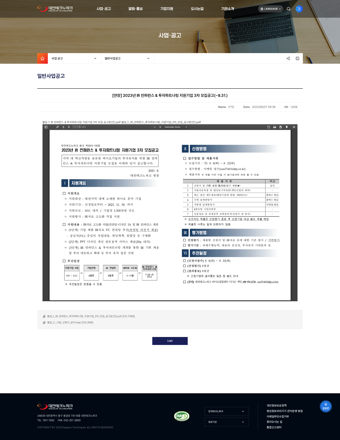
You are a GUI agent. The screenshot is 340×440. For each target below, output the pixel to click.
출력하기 (297, 58)
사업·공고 (55, 58)
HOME (42, 58)
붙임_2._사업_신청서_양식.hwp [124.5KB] (70, 322)
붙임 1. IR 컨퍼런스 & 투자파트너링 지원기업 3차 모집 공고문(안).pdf (81, 122)
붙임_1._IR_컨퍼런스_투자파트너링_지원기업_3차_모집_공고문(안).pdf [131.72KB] (91, 316)
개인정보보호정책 (277, 405)
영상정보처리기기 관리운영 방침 (285, 411)
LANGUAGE (269, 9)
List (170, 340)
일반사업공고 (111, 58)
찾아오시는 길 (274, 422)
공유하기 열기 (288, 58)
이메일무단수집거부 (278, 416)
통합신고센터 (274, 427)
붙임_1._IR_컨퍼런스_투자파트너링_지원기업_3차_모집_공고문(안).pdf (161, 122)
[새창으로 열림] (181, 420)
